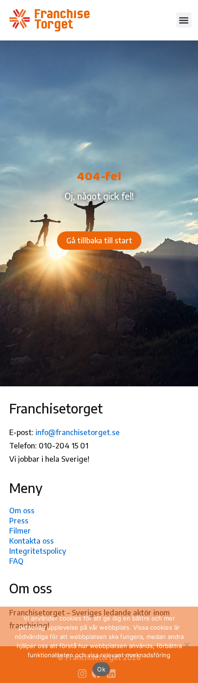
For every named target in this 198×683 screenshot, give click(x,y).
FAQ (16, 561)
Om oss (22, 510)
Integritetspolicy (37, 551)
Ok (101, 669)
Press (19, 520)
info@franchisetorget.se (77, 432)
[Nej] (186, 644)
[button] (184, 20)
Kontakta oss (31, 540)
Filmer (20, 530)
